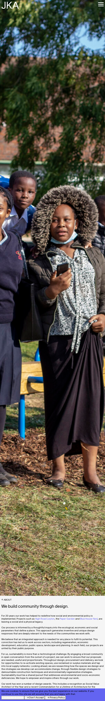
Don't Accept (36, 698)
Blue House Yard (89, 619)
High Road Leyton (45, 619)
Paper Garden (67, 619)
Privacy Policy (57, 698)
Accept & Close (14, 698)
